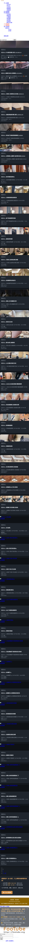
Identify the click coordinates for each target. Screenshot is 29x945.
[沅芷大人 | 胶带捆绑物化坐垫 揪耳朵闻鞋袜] (11, 827)
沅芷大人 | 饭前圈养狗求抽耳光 (8, 280)
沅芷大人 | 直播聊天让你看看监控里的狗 (10, 693)
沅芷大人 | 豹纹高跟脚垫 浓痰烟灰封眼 (10, 404)
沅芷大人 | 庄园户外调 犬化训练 (8, 569)
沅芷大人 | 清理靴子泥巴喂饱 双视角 (9, 507)
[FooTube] (2, 0)
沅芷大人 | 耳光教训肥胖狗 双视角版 (9, 466)
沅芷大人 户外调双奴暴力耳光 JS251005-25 (11, 52)
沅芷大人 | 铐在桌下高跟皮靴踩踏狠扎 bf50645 (12, 135)
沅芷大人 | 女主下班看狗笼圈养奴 (9, 610)
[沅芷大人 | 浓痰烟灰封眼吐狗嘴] (8, 723)
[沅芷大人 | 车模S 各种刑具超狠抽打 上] (10, 806)
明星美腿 (9, 18)
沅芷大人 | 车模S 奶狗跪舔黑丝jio (9, 858)
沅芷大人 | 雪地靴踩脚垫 (6, 425)
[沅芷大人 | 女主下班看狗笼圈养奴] (9, 599)
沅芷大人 (3, 49)
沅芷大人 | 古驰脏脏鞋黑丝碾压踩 (9, 197)
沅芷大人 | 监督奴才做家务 (7, 755)
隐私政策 (17, 899)
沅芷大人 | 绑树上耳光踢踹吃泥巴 (9, 301)
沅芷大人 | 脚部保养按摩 (6, 238)
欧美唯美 (9, 8)
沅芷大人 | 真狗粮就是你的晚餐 (8, 713)
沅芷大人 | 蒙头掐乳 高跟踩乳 (8, 342)
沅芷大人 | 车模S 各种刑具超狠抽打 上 (10, 816)
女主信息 (9, 7)
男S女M (8, 5)
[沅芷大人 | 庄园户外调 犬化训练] (8, 558)
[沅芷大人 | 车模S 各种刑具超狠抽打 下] (10, 764)
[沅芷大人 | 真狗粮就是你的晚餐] (8, 703)
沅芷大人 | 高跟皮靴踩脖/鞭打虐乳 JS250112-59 (12, 114)
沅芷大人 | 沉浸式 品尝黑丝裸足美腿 (9, 259)
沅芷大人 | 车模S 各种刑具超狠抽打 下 (10, 775)
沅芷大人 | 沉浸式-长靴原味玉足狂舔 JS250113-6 (12, 93)
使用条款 (12, 899)
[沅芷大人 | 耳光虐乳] (5, 517)
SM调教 (7, 3)
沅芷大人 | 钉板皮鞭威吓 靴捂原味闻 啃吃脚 (11, 651)
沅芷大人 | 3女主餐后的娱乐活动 (8, 363)
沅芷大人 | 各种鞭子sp (6, 672)
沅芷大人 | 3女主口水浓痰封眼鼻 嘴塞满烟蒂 (11, 384)
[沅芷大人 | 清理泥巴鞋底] (6, 620)
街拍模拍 (9, 21)
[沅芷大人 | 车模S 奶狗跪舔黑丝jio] (9, 847)
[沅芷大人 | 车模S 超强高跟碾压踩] (9, 785)
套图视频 (7, 12)
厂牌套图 (9, 16)
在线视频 (7, 26)
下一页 (4, 873)
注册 (7, 940)
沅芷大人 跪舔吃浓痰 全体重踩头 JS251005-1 (11, 73)
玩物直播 (7, 11)
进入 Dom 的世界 (7, 892)
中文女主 (9, 4)
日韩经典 (9, 10)
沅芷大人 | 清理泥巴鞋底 (6, 630)
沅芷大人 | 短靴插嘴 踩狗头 (7, 589)
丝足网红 (9, 19)
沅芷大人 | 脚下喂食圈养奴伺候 (8, 218)
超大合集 (10, 22)
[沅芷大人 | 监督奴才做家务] (7, 744)
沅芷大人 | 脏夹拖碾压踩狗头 (8, 176)
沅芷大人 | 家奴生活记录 (6, 321)
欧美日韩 (9, 15)
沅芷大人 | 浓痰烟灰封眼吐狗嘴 (8, 734)
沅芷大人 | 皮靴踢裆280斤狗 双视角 (9, 487)
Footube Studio (17, 901)
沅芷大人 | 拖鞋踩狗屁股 (6, 446)
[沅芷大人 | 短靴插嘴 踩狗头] (7, 579)
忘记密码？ (11, 940)
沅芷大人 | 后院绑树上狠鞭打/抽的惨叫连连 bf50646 (13, 156)
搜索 (15, 39)
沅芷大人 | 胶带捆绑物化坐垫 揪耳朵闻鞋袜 (11, 837)
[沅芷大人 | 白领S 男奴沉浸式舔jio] (9, 537)
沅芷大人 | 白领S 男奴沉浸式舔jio (9, 548)
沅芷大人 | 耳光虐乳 (5, 527)
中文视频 (9, 14)
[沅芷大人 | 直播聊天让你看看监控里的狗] (10, 682)
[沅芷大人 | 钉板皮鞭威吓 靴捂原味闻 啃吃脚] (11, 640)
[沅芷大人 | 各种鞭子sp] (6, 661)
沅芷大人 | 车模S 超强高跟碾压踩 (8, 796)
